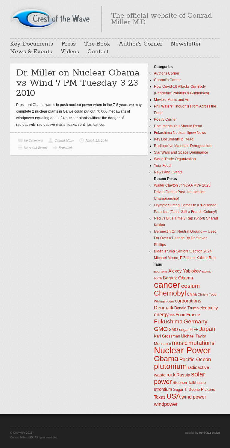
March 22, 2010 (97, 140)
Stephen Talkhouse (189, 382)
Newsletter (186, 44)
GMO (161, 329)
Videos (69, 51)
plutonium (170, 366)
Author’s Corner (140, 44)
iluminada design (209, 432)
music (179, 343)
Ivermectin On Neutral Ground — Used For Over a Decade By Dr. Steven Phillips (185, 238)
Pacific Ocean (195, 359)
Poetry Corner (165, 119)
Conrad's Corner (167, 80)
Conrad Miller (64, 140)
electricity (208, 307)
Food (180, 314)
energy (161, 314)
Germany (196, 321)
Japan (207, 329)
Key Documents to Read (173, 139)
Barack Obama (178, 278)
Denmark (163, 307)
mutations (201, 343)
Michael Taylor (193, 336)
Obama (166, 359)
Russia (183, 375)
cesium (190, 286)
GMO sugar (179, 329)
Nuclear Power (182, 350)
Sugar (178, 389)
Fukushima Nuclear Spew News (180, 133)
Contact (98, 51)
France (193, 314)
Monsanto (162, 343)
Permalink (65, 147)
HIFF (194, 329)
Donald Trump (186, 308)
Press (68, 44)
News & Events (31, 51)
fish (172, 315)
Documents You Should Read (178, 126)
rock (171, 374)
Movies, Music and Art (171, 100)
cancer (167, 285)
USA (174, 396)
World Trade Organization (175, 159)
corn (170, 301)
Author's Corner (166, 73)
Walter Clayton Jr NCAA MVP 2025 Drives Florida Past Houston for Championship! (182, 192)
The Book (97, 44)
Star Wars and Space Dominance (181, 152)
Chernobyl (170, 293)
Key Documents (31, 44)
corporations (188, 300)
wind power (193, 396)
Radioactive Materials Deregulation (182, 146)
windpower (166, 404)
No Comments (33, 140)
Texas (160, 397)
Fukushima (168, 321)
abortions (160, 271)
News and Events (35, 147)
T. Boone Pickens (199, 389)
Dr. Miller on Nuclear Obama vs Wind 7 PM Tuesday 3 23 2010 (78, 83)
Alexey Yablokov (184, 271)
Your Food (162, 166)
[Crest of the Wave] (51, 18)
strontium (163, 389)
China (192, 294)
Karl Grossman (167, 336)
